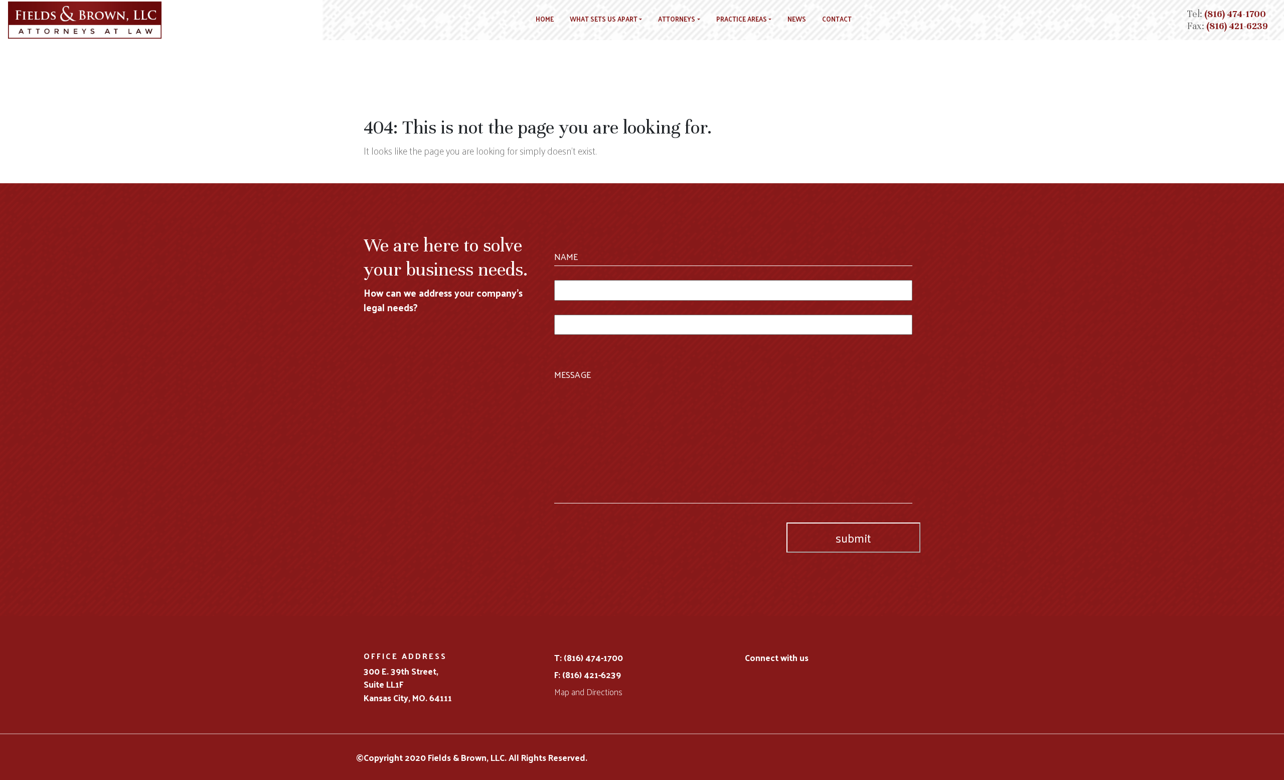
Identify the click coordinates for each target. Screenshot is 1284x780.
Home (545, 19)
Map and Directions (588, 692)
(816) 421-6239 (1237, 26)
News (796, 19)
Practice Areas (741, 19)
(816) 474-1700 (1235, 14)
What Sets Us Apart (603, 19)
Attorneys (676, 19)
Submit (853, 538)
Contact (837, 19)
